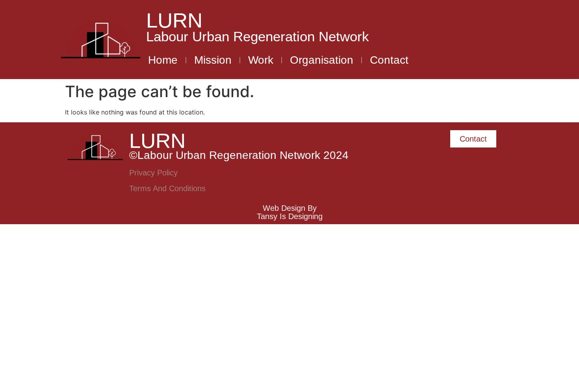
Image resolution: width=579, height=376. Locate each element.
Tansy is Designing (290, 216)
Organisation (321, 60)
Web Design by (290, 208)
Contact (389, 60)
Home (163, 60)
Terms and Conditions (167, 188)
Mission (213, 60)
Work (260, 60)
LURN (174, 20)
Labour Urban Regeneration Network (257, 36)
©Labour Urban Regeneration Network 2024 (239, 155)
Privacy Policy (153, 172)
